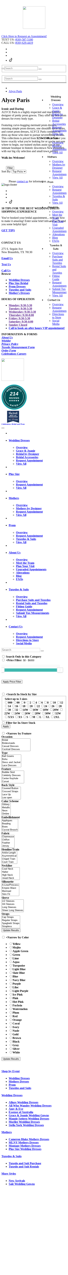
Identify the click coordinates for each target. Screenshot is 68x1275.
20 (31, 706)
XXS (11, 717)
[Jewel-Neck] (11, 878)
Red (15, 1016)
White (16, 1052)
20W (56, 709)
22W (7, 713)
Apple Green (20, 951)
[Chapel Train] (9, 859)
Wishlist (6, 340)
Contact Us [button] (15, 626)
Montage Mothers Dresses (25, 1145)
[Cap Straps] (11, 917)
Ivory (16, 1027)
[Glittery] (6, 804)
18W (46, 709)
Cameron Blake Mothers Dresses (29, 1139)
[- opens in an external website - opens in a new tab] (34, 27)
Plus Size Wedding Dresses (25, 1149)
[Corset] (13, 781)
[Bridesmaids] (16, 743)
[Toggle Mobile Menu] (2, 428)
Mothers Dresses (19, 1081)
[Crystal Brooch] (10, 829)
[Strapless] (11, 926)
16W (35, 709)
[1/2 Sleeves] (13, 901)
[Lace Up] (11, 794)
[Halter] (11, 872)
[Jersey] (8, 846)
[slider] (60, 669)
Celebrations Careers (13, 353)
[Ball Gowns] (11, 756)
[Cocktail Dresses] (16, 749)
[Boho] (11, 759)
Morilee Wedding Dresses (24, 1121)
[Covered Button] (11, 788)
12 (61, 702)
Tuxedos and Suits (20, 1088)
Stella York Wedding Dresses (26, 1125)
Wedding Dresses (19, 1078)
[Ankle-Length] (9, 852)
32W (58, 713)
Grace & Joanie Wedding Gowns (29, 1115)
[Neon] (6, 810)
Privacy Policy (9, 344)
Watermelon (20, 1009)
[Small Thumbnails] (3, 163)
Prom (12, 1084)
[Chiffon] (8, 839)
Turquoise (19, 965)
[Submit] (40, 69)
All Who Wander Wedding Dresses (30, 1105)
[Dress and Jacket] (11, 762)
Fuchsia (17, 1005)
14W (25, 709)
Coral (16, 1023)
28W (38, 713)
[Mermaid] (10, 891)
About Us (7, 337)
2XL (57, 717)
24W (17, 713)
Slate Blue (19, 972)
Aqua (16, 961)
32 (16, 709)
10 (54, 702)
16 (16, 706)
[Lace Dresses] (11, 765)
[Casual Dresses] (16, 746)
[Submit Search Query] (42, 650)
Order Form (8, 350)
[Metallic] (6, 807)
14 (9, 706)
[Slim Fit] (10, 894)
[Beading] (10, 823)
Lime (16, 958)
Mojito (17, 947)
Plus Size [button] (14, 474)
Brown (17, 1037)
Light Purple (20, 990)
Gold (15, 1034)
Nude (16, 1030)
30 (9, 709)
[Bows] (10, 826)
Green (16, 954)
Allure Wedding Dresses (23, 1102)
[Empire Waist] (10, 888)
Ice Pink (18, 994)
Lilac (16, 987)
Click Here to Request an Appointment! (24, 36)
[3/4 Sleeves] (13, 904)
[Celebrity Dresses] (13, 775)
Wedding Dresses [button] (19, 440)
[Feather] (8, 842)
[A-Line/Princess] (10, 885)
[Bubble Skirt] (13, 772)
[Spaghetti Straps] (11, 923)
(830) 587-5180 (24, 39)
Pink (15, 998)
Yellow (17, 943)
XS (20, 717)
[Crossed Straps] (11, 791)
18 (23, 706)
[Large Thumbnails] (6, 163)
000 (10, 702)
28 (60, 706)
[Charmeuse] (8, 836)
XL (48, 717)
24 (45, 706)
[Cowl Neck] (11, 869)
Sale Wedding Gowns (22, 1183)
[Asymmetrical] (9, 855)
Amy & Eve (16, 1108)
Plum (16, 1012)
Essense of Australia (21, 1112)
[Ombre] (6, 813)
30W (48, 713)
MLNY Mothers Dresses (24, 1142)
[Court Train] (9, 862)
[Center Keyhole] (13, 778)
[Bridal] (16, 740)
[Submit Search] (40, 79)
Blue (15, 976)
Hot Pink (18, 1001)
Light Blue (19, 969)
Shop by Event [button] (10, 1071)
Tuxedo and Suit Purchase (25, 1163)
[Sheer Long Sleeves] (13, 910)
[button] (56, 98)
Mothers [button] (14, 498)
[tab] (38, 440)
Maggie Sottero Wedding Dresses (29, 1118)
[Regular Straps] (11, 920)
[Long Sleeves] (13, 907)
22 (38, 706)
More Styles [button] (8, 1173)
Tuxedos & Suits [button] (19, 589)
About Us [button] (14, 552)
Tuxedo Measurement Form (18, 347)
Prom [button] (12, 525)
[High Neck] (11, 875)
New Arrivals (17, 1180)
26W (27, 713)
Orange (17, 1019)
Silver (16, 1048)
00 (18, 702)
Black (16, 1041)
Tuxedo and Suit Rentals (24, 1166)
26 (52, 706)
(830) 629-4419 (24, 42)
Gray (16, 1045)
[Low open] (11, 797)
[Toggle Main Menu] (2, 68)
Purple (17, 983)
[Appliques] (10, 820)
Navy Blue (19, 980)
